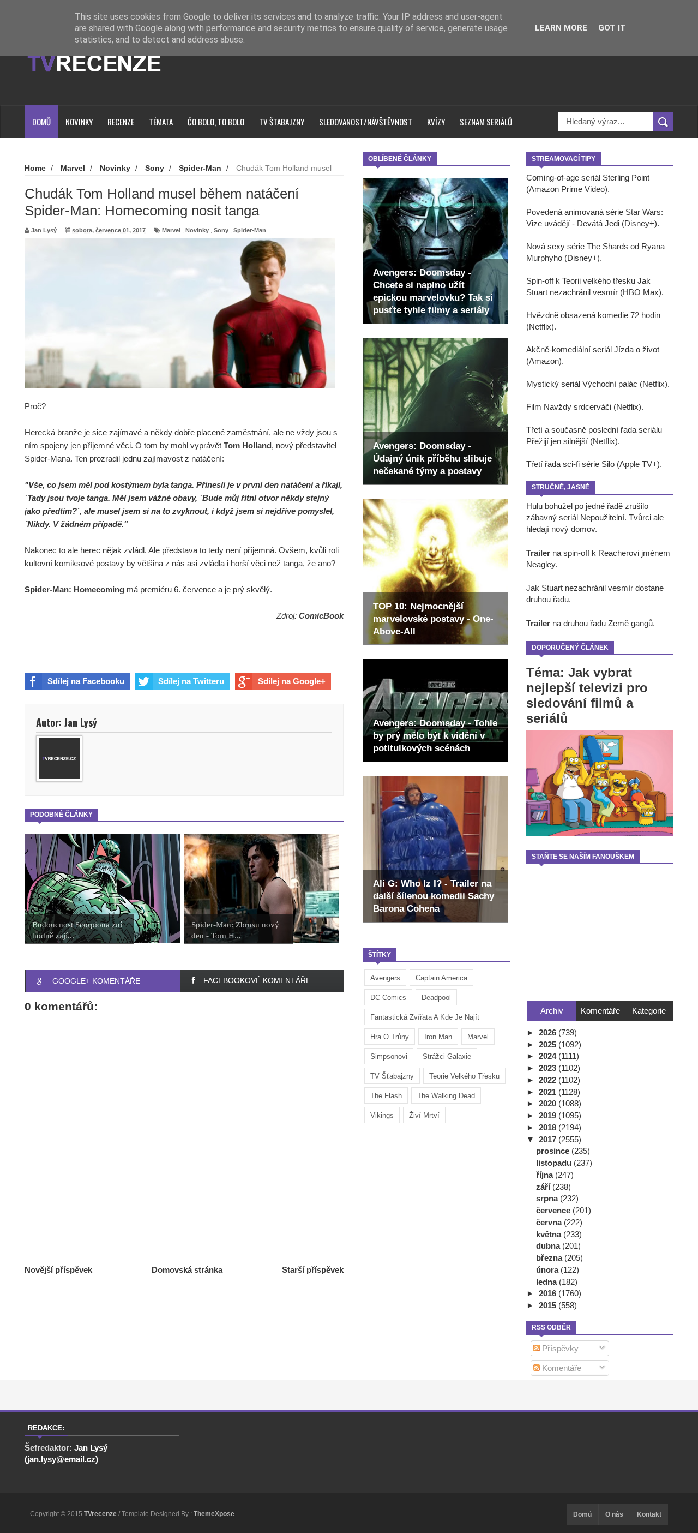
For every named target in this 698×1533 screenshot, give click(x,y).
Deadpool (436, 997)
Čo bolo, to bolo (216, 122)
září (544, 1186)
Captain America (441, 978)
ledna (547, 1281)
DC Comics (388, 997)
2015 (548, 1305)
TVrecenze (101, 1514)
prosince (553, 1150)
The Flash (386, 1096)
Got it (612, 28)
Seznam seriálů (486, 122)
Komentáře (560, 1368)
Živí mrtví (424, 1115)
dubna (549, 1245)
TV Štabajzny (281, 122)
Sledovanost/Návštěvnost (365, 122)
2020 (548, 1103)
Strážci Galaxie (447, 1056)
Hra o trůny (389, 1037)
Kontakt (649, 1514)
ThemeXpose (214, 1514)
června (550, 1222)
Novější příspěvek (58, 1269)
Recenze (120, 122)
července (554, 1210)
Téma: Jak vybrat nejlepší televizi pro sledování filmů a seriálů (587, 695)
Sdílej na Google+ (292, 681)
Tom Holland (248, 445)
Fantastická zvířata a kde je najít (424, 1017)
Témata (161, 122)
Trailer (538, 553)
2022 (548, 1080)
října (545, 1174)
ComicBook (321, 615)
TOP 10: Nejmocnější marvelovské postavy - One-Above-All (433, 619)
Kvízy (436, 122)
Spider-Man (249, 230)
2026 (548, 1032)
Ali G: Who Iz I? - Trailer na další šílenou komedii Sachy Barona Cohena (433, 896)
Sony (221, 230)
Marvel (478, 1037)
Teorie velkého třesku (464, 1076)
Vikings (382, 1115)
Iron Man (438, 1037)
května (549, 1234)
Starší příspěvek (313, 1269)
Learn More (561, 28)
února (548, 1269)
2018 (548, 1127)
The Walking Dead (446, 1096)
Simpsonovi (388, 1056)
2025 (548, 1044)
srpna (548, 1198)
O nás (614, 1514)
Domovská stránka (187, 1269)
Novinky (79, 122)
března (550, 1257)
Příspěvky (559, 1348)
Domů (41, 122)
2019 (548, 1115)
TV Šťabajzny (392, 1076)
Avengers (385, 978)
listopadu (555, 1162)
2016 (548, 1293)
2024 (548, 1056)
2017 (548, 1139)
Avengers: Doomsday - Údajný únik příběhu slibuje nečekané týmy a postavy (432, 458)
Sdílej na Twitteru (191, 681)
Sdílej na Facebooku (85, 681)
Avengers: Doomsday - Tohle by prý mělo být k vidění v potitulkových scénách (435, 735)
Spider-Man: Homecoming (74, 589)
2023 (548, 1068)
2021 (548, 1092)
